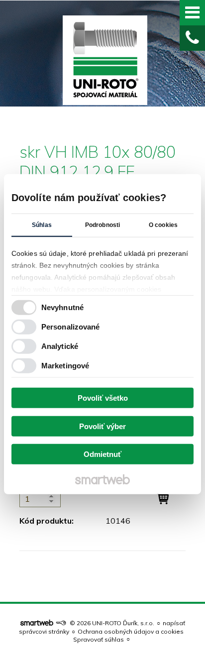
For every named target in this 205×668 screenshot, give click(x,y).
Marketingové (65, 365)
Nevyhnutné (62, 307)
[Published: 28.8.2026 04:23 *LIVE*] (61, 623)
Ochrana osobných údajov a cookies (131, 631)
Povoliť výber (102, 426)
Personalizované (70, 326)
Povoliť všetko (103, 398)
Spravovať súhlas (98, 639)
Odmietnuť (102, 454)
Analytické (59, 345)
